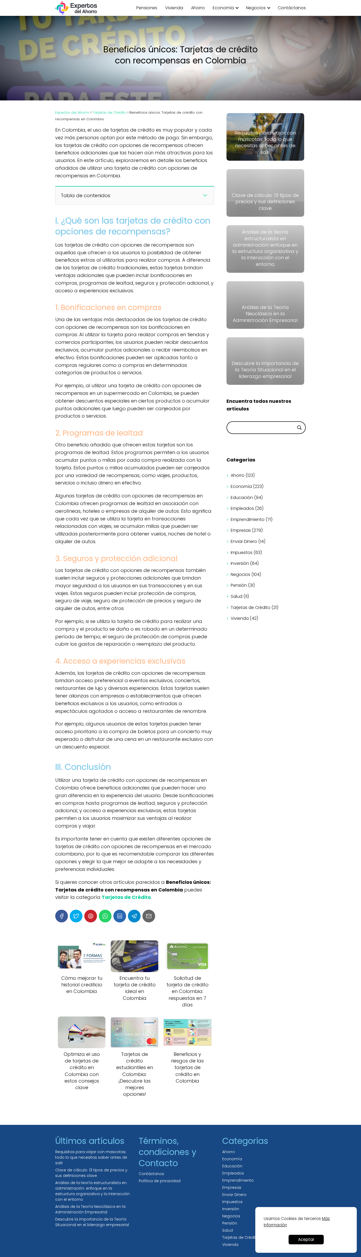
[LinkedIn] (119, 916)
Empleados (242, 508)
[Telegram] (134, 916)
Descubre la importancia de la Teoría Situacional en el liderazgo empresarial (92, 1222)
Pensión (239, 585)
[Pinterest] (90, 916)
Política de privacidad (160, 1181)
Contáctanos (292, 8)
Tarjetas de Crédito (250, 607)
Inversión (240, 563)
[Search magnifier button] (299, 427)
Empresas (241, 530)
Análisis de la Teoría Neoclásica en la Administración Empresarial (90, 1209)
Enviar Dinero (244, 541)
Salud (236, 596)
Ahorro (198, 8)
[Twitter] (76, 916)
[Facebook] (61, 916)
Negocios (256, 8)
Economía (223, 8)
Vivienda (174, 8)
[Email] (148, 916)
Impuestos (241, 552)
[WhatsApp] (105, 916)
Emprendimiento (248, 519)
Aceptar (306, 1239)
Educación (242, 498)
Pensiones (146, 8)
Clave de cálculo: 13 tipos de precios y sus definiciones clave (91, 1172)
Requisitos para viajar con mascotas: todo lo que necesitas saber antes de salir (91, 1157)
